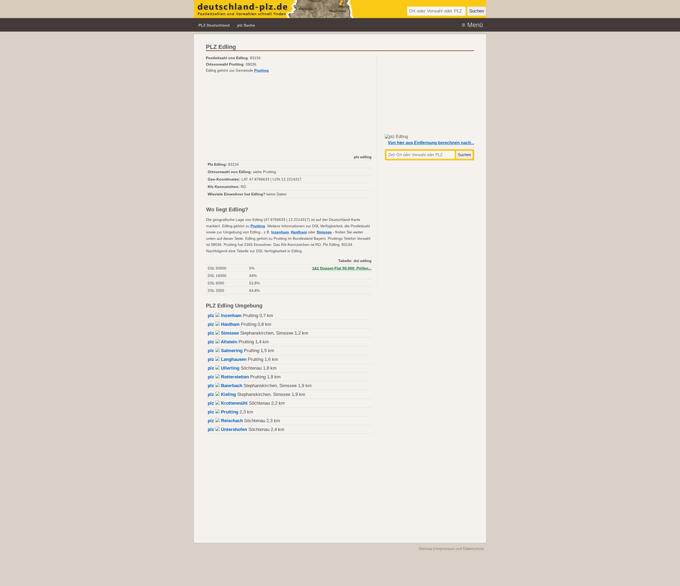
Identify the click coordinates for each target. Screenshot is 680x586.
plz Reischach (225, 420)
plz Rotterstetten (228, 376)
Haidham (299, 232)
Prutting (261, 70)
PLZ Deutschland (214, 25)
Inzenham (280, 232)
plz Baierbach (225, 385)
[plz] (274, 9)
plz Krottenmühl (228, 403)
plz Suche (246, 25)
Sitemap (425, 548)
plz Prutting (223, 411)
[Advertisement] (289, 113)
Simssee (324, 232)
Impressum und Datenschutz (460, 548)
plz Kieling (222, 394)
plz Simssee (223, 333)
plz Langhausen (227, 359)
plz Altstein (222, 341)
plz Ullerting (223, 368)
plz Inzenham (224, 315)
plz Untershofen (227, 429)
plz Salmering (225, 350)
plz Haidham (224, 324)
